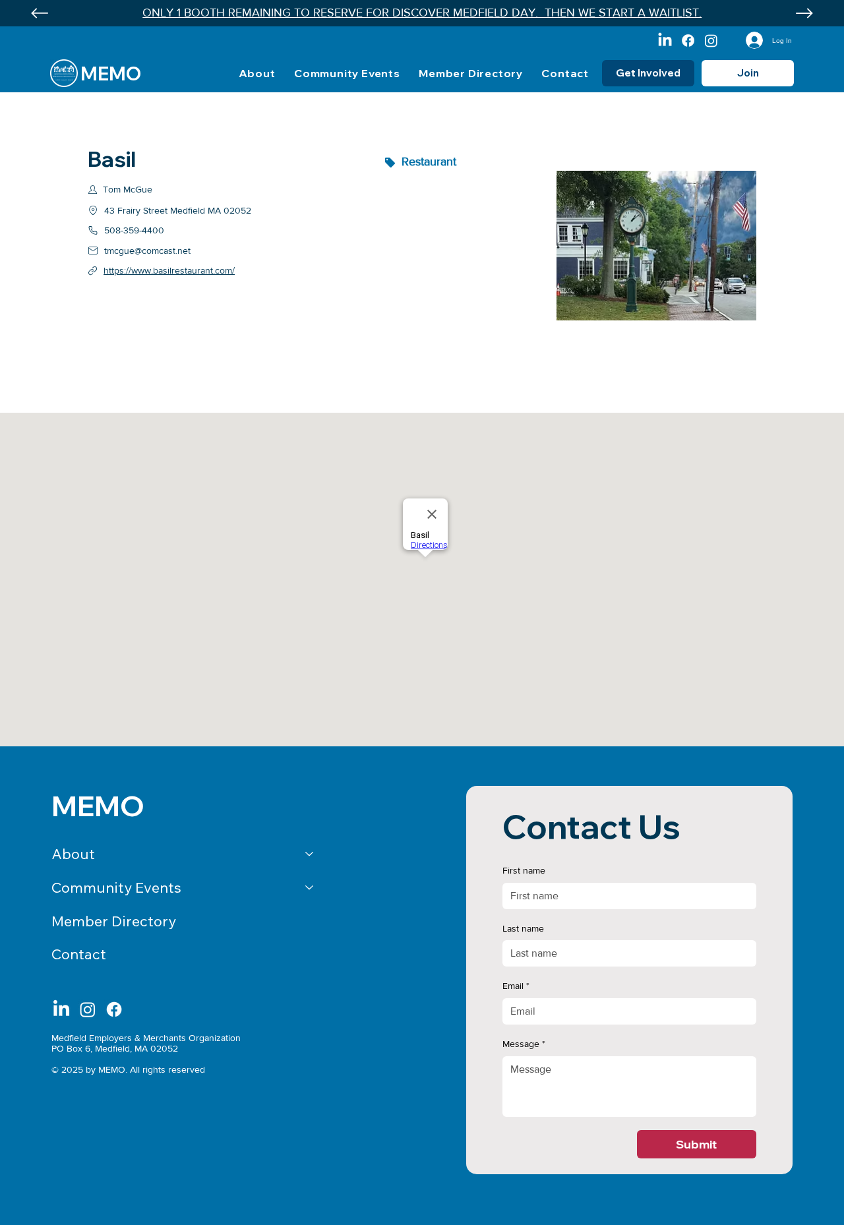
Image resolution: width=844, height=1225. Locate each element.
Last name (523, 928)
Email (515, 985)
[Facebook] (688, 40)
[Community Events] (309, 888)
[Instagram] (711, 40)
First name (523, 870)
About (73, 854)
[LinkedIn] (665, 40)
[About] (309, 854)
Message (523, 1043)
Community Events (116, 887)
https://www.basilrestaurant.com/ (169, 270)
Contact (78, 954)
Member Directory (113, 921)
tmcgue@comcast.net (147, 250)
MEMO (110, 73)
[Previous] (39, 13)
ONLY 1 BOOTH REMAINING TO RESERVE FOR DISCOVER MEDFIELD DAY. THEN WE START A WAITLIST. (422, 12)
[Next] (804, 13)
